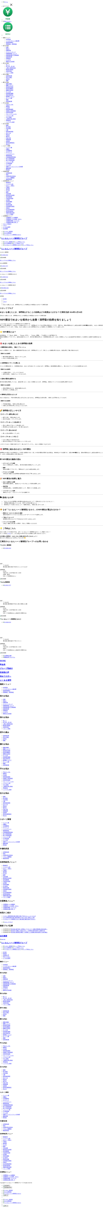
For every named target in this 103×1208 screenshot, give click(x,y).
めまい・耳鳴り (10, 185)
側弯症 (8, 79)
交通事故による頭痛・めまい (14, 219)
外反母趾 (8, 128)
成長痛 (8, 141)
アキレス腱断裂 (10, 177)
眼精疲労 (8, 182)
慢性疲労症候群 (10, 195)
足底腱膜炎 (9, 150)
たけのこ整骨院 (19, 916)
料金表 (2, 664)
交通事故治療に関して (12, 222)
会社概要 (5, 228)
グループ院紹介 (7, 224)
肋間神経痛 (9, 76)
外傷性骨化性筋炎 (11, 176)
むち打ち (8, 60)
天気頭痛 (8, 193)
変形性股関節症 (10, 142)
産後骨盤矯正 (9, 42)
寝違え (8, 48)
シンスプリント (10, 154)
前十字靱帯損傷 (10, 158)
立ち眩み (8, 203)
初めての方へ (5, 676)
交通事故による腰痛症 (12, 217)
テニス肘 (8, 165)
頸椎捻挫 (8, 50)
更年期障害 (9, 197)
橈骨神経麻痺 (9, 109)
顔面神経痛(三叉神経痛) (12, 55)
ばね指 (8, 107)
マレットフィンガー (11, 114)
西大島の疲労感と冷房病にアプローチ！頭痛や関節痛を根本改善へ (29, 929)
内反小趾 (8, 138)
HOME (5, 299)
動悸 (7, 192)
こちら (9, 533)
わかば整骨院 (18, 917)
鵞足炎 (8, 134)
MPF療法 (8, 39)
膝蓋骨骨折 (9, 179)
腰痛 (7, 99)
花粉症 (8, 208)
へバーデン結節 (10, 122)
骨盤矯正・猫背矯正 (11, 44)
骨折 (7, 174)
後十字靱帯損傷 (10, 160)
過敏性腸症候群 (10, 212)
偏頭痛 (8, 189)
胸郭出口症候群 (10, 61)
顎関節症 (8, 58)
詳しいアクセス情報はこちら (8, 260)
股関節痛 (8, 139)
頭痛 (7, 47)
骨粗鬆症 (8, 120)
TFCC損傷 (9, 117)
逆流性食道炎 (9, 211)
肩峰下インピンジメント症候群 (14, 166)
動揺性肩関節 (9, 69)
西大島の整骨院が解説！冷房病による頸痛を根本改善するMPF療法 (29, 932)
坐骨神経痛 (9, 101)
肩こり (8, 64)
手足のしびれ (9, 104)
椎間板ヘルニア (10, 96)
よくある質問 (6, 227)
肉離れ (8, 149)
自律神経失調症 (10, 206)
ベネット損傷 (9, 72)
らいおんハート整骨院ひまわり (19, 919)
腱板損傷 (8, 168)
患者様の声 (4, 672)
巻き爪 (8, 144)
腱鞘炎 (8, 106)
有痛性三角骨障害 (11, 111)
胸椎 (7, 80)
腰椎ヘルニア (9, 85)
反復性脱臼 (9, 71)
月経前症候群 (9, 198)
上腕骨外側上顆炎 (11, 119)
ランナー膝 (9, 147)
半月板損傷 (9, 163)
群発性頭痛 (9, 204)
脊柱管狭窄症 (9, 95)
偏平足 (8, 136)
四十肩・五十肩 (10, 66)
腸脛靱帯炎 (9, 155)
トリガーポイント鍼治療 (12, 41)
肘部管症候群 (9, 112)
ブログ (5, 225)
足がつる (8, 133)
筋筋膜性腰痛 (9, 93)
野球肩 (8, 169)
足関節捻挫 (9, 173)
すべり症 (8, 91)
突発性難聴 (9, 201)
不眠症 (8, 187)
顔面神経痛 (9, 56)
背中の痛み (9, 77)
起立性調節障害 (10, 209)
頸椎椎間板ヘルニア (11, 53)
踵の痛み (8, 126)
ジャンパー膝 (9, 161)
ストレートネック (11, 52)
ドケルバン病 (9, 115)
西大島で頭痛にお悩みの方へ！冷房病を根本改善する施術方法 (28, 930)
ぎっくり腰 (9, 98)
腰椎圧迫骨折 (9, 90)
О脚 (7, 130)
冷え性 (8, 190)
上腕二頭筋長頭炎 (11, 68)
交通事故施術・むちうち (12, 220)
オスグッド (9, 152)
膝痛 (7, 125)
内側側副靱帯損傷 (11, 157)
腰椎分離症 (9, 84)
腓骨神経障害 (9, 131)
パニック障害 (9, 214)
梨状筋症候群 (9, 87)
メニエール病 (9, 184)
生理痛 (8, 200)
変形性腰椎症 (9, 88)
